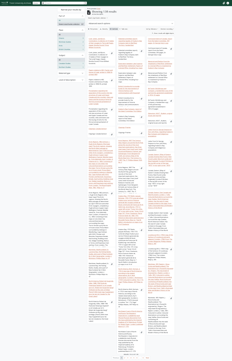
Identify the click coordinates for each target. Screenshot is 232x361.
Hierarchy (105, 29)
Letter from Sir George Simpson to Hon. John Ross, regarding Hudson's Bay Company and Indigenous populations (160, 133)
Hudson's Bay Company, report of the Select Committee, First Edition (130, 110)
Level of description (67, 80)
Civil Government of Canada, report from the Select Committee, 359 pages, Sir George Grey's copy (160, 41)
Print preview (94, 29)
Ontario (71, 38)
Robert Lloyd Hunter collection (71, 24)
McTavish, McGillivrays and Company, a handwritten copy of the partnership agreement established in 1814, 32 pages (160, 92)
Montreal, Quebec (71, 42)
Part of (62, 16)
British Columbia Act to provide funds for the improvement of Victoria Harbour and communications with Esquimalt (129, 89)
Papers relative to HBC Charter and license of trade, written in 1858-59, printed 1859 (101, 72)
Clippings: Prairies (124, 127)
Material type (64, 73)
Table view (124, 29)
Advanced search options (99, 23)
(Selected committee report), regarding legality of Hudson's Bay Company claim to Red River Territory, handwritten (130, 42)
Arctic (71, 46)
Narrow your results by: (71, 9)
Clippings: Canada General (97, 129)
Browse (35, 3)
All (59, 20)
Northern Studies (71, 67)
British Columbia (71, 49)
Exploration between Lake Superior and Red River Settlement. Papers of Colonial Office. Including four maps (130, 66)
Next (147, 358)
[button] (224, 3)
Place (61, 30)
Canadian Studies (71, 63)
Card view (115, 29)
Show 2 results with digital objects (164, 33)
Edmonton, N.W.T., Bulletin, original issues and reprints (160, 114)
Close (98, 9)
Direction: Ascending (166, 29)
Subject (62, 55)
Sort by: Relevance (151, 29)
